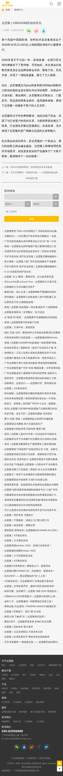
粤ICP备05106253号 (31, 767)
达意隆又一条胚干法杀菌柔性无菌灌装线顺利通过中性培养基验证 (32, 474)
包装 (11, 692)
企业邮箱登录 (18, 758)
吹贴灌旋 (24, 688)
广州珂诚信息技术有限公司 (26, 770)
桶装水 (12, 679)
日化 (58, 675)
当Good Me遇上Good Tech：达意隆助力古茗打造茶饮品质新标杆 (32, 282)
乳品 (51, 675)
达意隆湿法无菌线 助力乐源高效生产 (23, 424)
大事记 (12, 665)
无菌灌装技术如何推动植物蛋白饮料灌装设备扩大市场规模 (32, 495)
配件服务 (23, 712)
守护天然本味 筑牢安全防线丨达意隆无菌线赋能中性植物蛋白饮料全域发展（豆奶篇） (32, 266)
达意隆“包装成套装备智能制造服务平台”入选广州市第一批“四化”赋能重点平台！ (32, 489)
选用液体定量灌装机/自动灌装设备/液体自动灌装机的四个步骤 (32, 500)
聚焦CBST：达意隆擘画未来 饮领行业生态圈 (27, 621)
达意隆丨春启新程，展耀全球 (19, 525)
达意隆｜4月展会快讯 (15, 388)
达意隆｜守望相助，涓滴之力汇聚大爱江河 (26, 520)
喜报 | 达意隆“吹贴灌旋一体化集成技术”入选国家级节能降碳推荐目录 (32, 307)
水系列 (5, 675)
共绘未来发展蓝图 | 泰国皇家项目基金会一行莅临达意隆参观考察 (32, 398)
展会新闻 (40, 702)
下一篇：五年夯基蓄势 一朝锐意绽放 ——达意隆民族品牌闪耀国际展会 (31, 172)
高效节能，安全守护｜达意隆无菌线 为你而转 (28, 413)
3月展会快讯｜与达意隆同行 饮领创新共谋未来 (28, 581)
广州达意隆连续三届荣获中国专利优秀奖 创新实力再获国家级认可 (32, 373)
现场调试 (52, 712)
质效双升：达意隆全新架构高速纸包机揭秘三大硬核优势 (32, 378)
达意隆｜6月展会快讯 (15, 561)
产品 (4, 684)
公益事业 (29, 702)
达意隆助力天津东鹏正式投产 (19, 287)
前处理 (5, 688)
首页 (8, 10)
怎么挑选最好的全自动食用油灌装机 (23, 505)
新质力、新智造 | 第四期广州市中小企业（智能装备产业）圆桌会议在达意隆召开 (32, 403)
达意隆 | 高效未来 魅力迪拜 (18, 627)
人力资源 (40, 721)
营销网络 (6, 721)
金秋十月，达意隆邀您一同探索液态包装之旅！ (29, 601)
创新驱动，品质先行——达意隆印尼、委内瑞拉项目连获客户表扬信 (32, 383)
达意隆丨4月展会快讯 (15, 535)
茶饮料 (33, 675)
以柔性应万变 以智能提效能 (18, 302)
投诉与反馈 (44, 758)
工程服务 (29, 721)
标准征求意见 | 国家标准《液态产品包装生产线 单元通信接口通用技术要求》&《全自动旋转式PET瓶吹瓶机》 (32, 348)
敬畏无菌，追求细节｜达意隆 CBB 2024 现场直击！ (31, 591)
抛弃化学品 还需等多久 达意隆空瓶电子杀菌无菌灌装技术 (32, 459)
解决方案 (6, 671)
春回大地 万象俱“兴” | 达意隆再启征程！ (25, 616)
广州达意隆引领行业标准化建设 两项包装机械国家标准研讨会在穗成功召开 (32, 363)
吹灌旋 (14, 688)
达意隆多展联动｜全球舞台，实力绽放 (24, 312)
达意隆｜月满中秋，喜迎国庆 (19, 327)
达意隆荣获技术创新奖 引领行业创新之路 (25, 479)
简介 (4, 665)
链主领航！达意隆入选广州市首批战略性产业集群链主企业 (32, 261)
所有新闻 (30, 178)
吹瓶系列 (36, 688)
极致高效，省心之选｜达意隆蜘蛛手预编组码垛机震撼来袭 (32, 292)
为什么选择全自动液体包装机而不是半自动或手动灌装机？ (32, 510)
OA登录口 (32, 758)
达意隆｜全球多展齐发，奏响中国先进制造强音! (29, 586)
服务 (4, 707)
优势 (32, 665)
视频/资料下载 (55, 665)
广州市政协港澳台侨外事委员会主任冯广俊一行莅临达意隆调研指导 (32, 241)
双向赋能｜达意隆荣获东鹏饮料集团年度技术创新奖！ (32, 393)
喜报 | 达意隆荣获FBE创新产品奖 (21, 322)
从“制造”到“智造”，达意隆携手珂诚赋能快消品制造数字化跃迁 (32, 317)
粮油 (4, 679)
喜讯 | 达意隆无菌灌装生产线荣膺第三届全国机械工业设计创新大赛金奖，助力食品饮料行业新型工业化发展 (32, 444)
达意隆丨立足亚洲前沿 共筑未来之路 (23, 632)
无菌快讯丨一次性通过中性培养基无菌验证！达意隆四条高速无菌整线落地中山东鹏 (32, 236)
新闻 (4, 698)
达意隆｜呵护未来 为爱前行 (18, 515)
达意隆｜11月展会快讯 (16, 540)
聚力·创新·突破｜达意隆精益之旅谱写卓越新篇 (28, 419)
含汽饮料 (15, 675)
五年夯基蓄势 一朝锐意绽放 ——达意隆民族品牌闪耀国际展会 (32, 642)
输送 (4, 692)
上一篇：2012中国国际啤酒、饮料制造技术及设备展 (27, 167)
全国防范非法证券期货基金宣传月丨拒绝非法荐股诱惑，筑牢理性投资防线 (32, 251)
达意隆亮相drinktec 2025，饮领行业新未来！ (28, 545)
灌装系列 (47, 688)
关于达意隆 (7, 661)
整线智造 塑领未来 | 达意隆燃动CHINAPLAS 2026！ (31, 530)
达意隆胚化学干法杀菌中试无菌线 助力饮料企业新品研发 (32, 439)
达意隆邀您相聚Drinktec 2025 (20, 550)
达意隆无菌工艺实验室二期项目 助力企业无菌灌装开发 (32, 469)
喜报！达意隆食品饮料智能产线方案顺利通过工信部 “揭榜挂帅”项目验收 (32, 246)
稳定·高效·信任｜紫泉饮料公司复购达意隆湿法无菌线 (32, 332)
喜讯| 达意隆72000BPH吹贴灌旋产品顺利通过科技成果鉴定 (32, 408)
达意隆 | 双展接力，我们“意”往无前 (22, 611)
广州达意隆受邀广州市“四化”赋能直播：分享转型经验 (32, 368)
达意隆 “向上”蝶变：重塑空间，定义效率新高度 (29, 276)
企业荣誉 (22, 665)
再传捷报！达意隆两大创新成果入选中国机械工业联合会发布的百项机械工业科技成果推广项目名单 (32, 297)
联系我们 (6, 717)
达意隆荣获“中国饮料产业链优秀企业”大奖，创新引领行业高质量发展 (32, 449)
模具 (18, 692)
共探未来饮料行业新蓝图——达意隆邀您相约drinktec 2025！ (32, 337)
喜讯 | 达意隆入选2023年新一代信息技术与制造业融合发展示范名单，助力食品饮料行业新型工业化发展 (32, 434)
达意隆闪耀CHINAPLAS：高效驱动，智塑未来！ (29, 571)
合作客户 (41, 665)
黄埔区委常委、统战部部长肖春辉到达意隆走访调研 (31, 484)
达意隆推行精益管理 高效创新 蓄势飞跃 (25, 429)
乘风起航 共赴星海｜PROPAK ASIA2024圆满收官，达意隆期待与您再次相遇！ (32, 606)
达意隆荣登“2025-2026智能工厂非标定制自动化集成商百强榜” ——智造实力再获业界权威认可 (32, 231)
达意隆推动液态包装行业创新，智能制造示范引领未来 (32, 454)
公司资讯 (6, 702)
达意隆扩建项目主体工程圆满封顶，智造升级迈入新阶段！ (32, 358)
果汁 (25, 675)
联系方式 (17, 721)
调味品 (42, 675)
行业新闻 (17, 702)
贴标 (57, 688)
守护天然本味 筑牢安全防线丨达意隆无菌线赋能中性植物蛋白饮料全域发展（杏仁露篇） (32, 256)
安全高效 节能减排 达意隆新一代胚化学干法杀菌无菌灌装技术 (32, 464)
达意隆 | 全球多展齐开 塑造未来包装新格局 (26, 637)
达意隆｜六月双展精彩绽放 (18, 556)
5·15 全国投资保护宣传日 (17, 271)
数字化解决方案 (38, 712)
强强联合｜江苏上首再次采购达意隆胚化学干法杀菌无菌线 (32, 353)
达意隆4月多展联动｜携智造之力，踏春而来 (27, 566)
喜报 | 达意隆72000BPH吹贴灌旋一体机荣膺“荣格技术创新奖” (32, 343)
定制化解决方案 (9, 712)
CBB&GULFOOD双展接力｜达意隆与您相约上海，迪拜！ (32, 596)
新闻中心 (18, 10)
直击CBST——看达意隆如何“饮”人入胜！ (26, 576)
